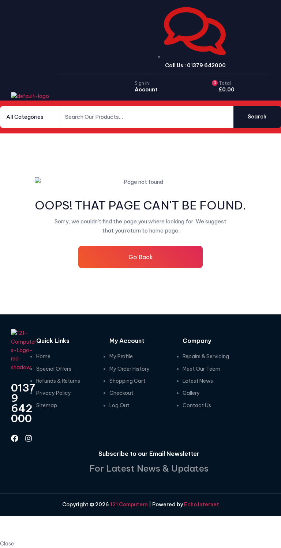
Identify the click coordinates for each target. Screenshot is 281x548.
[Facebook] (14, 438)
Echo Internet (201, 504)
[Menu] (262, 88)
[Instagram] (28, 438)
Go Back (140, 257)
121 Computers (128, 504)
